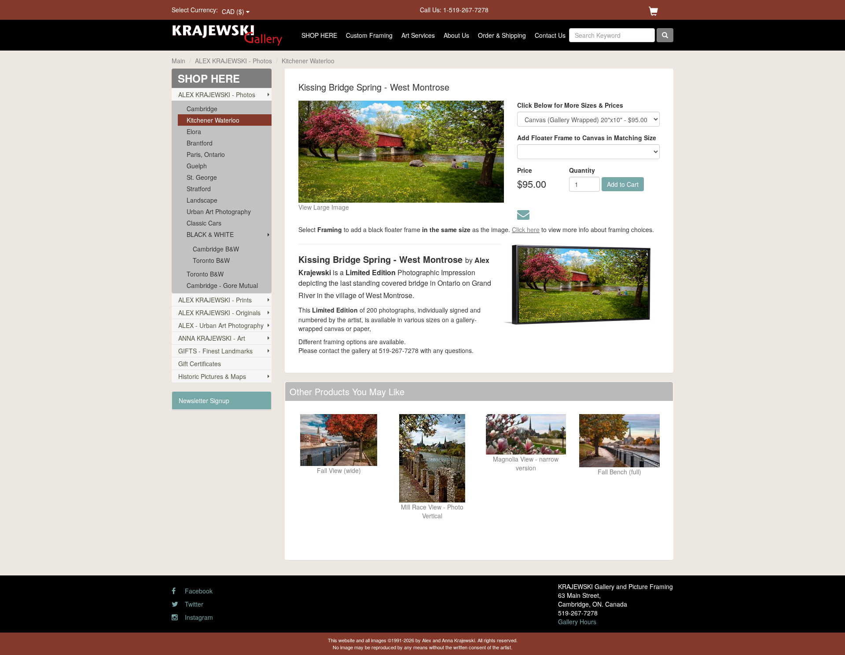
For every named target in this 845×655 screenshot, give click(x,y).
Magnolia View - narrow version (525, 463)
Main (178, 60)
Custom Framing (369, 35)
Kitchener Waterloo (308, 60)
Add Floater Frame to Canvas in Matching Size (586, 137)
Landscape (202, 200)
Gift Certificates (199, 363)
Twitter (193, 604)
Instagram (198, 617)
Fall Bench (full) (619, 471)
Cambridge (202, 108)
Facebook (198, 590)
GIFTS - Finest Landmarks (215, 350)
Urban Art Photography (219, 211)
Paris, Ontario (206, 154)
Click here (526, 229)
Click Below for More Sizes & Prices (570, 105)
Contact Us (550, 35)
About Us (456, 35)
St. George (202, 177)
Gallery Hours (577, 621)
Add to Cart (623, 184)
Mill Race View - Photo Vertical (432, 511)
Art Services (418, 35)
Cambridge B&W (216, 248)
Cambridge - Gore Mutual (222, 285)
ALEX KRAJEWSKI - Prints (215, 299)
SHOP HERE (319, 35)
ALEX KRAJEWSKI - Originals (219, 312)
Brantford (200, 142)
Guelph (197, 165)
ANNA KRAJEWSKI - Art (211, 338)
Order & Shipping (502, 35)
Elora (194, 131)
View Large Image (323, 207)
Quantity (582, 170)
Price (524, 170)
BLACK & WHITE (210, 234)
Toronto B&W (211, 260)
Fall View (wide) (339, 470)
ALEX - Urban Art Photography (221, 325)
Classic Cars (204, 222)
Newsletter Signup (204, 400)
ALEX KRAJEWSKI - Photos (233, 60)
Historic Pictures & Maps (212, 376)
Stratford (199, 188)
